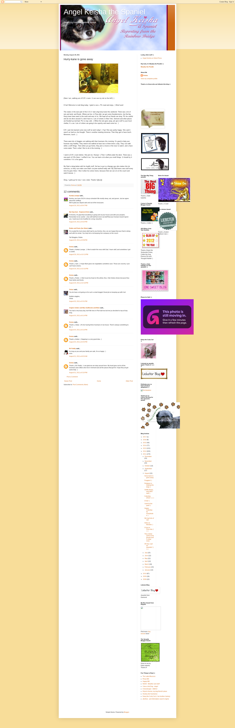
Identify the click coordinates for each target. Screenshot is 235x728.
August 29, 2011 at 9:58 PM (78, 240)
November (148, 461)
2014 (145, 445)
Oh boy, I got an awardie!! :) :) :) (149, 546)
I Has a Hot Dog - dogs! (150, 686)
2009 (145, 576)
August (147, 473)
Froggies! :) (148, 480)
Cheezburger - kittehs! (150, 689)
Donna (71, 247)
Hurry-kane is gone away (149, 476)
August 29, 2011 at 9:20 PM (78, 222)
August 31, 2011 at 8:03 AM (78, 356)
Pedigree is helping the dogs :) (149, 485)
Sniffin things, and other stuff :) (148, 491)
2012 (145, 451)
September (148, 469)
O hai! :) (147, 501)
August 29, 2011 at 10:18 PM (78, 283)
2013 (145, 448)
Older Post (129, 381)
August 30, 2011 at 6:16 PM (78, 330)
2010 (145, 573)
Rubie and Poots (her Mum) (78, 228)
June (146, 555)
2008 (145, 579)
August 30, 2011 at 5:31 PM (78, 301)
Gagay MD (146, 681)
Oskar (71, 289)
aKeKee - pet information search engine (156, 699)
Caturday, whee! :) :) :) (149, 497)
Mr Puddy (72, 348)
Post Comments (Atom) (80, 384)
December (148, 456)
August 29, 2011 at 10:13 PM (78, 254)
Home (99, 381)
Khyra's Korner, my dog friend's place (155, 691)
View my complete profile (149, 78)
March (147, 564)
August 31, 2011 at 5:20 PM (78, 372)
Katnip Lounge (74, 196)
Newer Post (68, 381)
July (146, 553)
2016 (145, 440)
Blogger (126, 712)
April (146, 561)
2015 (145, 442)
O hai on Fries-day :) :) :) (149, 529)
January (147, 570)
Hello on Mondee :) (148, 523)
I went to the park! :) (148, 504)
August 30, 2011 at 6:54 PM (78, 342)
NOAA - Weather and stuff (151, 684)
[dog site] (151, 629)
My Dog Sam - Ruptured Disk (79, 212)
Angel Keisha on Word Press (152, 58)
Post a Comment (72, 377)
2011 (145, 454)
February (148, 567)
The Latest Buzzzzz (149, 676)
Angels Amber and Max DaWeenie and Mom (84, 308)
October (147, 466)
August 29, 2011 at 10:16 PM (78, 269)
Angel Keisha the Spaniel (104, 12)
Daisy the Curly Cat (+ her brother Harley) (156, 696)
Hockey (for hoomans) (150, 694)
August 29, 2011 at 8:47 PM (78, 205)
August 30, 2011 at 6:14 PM (78, 315)
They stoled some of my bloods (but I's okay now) (149, 537)
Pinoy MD (146, 679)
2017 (145, 437)
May (146, 558)
